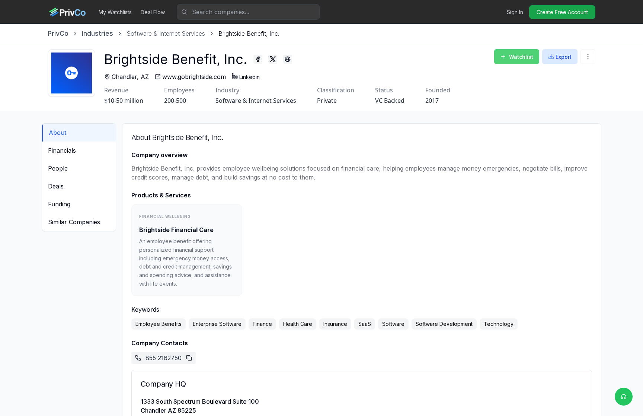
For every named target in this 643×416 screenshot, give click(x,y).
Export (564, 57)
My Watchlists (115, 12)
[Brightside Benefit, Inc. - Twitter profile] (272, 59)
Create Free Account (562, 12)
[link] (248, 33)
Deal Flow (153, 12)
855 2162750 (163, 358)
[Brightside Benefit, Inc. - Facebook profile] (257, 59)
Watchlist (521, 57)
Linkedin (249, 77)
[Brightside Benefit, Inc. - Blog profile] (287, 59)
